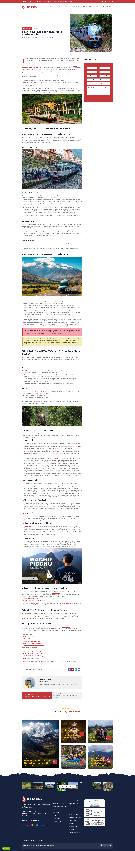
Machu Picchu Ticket (65, 603)
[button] (52, 6)
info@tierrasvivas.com (32, 818)
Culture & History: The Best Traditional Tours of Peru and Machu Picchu (71, 735)
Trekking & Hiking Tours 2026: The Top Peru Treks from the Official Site (37, 763)
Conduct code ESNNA (74, 832)
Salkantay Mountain (58, 803)
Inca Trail (55, 448)
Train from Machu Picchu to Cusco (34, 79)
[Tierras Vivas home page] (29, 6)
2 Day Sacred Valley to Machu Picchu (34, 653)
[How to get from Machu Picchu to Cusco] (52, 169)
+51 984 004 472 (27, 1)
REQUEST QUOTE (98, 98)
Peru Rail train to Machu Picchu (30, 371)
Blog (103, 6)
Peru (51, 6)
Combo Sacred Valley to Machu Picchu (35, 657)
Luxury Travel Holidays (75, 826)
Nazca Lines (56, 812)
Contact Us (109, 6)
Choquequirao (57, 822)
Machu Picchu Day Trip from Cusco (34, 652)
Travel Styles (59, 6)
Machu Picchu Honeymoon (31, 658)
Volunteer (71, 823)
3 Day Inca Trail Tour (30, 636)
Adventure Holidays (94, 738)
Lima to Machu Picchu (30, 650)
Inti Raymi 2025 (43, 617)
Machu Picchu (57, 800)
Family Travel (72, 820)
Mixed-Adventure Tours (75, 817)
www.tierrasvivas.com (34, 820)
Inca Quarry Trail (29, 598)
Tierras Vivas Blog (37, 669)
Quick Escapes (73, 811)
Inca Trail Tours (66, 591)
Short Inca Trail (28, 638)
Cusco (55, 809)
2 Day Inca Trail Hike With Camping (34, 645)
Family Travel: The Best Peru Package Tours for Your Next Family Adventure (98, 762)
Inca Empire (30, 445)
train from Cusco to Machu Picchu (42, 393)
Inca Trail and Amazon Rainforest (33, 643)
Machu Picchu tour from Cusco (32, 655)
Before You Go (82, 6)
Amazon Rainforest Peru (59, 806)
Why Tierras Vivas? (94, 6)
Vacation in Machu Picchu (37, 605)
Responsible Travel (70, 6)
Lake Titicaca (56, 818)
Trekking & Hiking (73, 797)
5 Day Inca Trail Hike (30, 640)
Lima (54, 815)
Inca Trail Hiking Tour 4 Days (32, 641)
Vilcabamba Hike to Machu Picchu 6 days (35, 600)
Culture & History (73, 800)
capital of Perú (56, 593)
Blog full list (72, 829)
